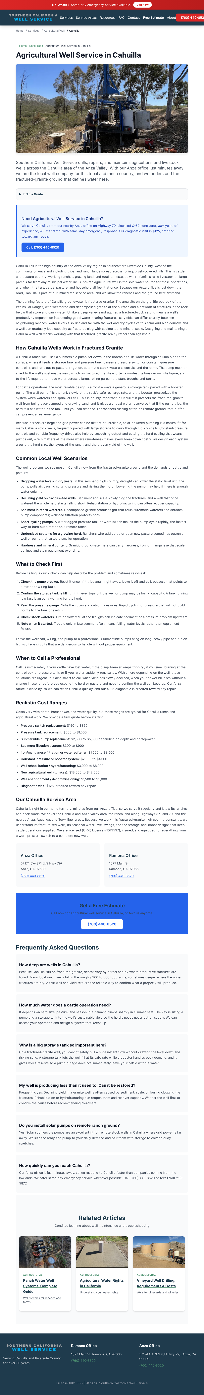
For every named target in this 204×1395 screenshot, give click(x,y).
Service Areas (86, 18)
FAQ (122, 18)
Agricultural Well (54, 30)
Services (66, 18)
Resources (107, 18)
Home (20, 30)
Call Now (142, 4)
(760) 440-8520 (33, 876)
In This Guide (33, 194)
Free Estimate (153, 18)
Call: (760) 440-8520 (42, 247)
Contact (134, 18)
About (171, 18)
